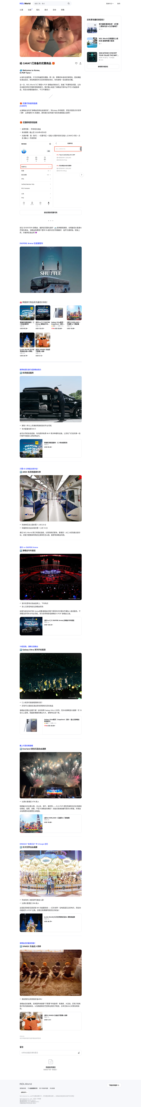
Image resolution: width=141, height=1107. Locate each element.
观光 (38, 10)
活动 (54, 10)
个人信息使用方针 (33, 1088)
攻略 (62, 10)
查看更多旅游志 (103, 67)
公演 (21, 10)
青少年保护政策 (43, 1088)
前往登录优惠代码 (50, 212)
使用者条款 (23, 1088)
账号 (118, 3)
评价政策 (52, 1088)
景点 (46, 10)
